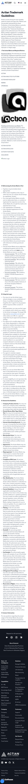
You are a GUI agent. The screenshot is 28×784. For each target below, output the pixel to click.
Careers (3, 735)
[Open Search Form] (14, 2)
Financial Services (20, 667)
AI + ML (3, 684)
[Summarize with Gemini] (6, 637)
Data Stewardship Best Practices (14, 646)
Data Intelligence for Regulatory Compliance (20, 689)
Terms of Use (4, 770)
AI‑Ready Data (19, 694)
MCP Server (4, 687)
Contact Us (18, 742)
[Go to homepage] (6, 2)
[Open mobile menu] (25, 2)
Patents (3, 775)
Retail (17, 675)
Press (2, 733)
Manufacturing (19, 672)
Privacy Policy (4, 773)
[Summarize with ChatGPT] (11, 637)
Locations (4, 738)
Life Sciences (19, 669)
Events (3, 720)
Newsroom (4, 730)
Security (17, 775)
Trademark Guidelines (20, 773)
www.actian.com (15, 314)
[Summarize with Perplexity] (16, 637)
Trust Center (4, 741)
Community (18, 715)
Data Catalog (5, 693)
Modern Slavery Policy (20, 770)
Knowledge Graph (6, 690)
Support (17, 712)
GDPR (17, 699)
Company (4, 712)
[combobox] (20, 2)
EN (21, 3)
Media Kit (4, 727)
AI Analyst (4, 677)
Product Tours (19, 745)
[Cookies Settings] (2, 781)
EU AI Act (18, 702)
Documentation (19, 718)
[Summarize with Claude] (21, 637)
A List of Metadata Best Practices (14, 648)
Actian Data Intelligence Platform (4, 667)
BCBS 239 (18, 696)
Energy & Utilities (20, 664)
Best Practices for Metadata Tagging (14, 650)
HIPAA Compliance (20, 705)
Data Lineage (5, 700)
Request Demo (19, 739)
